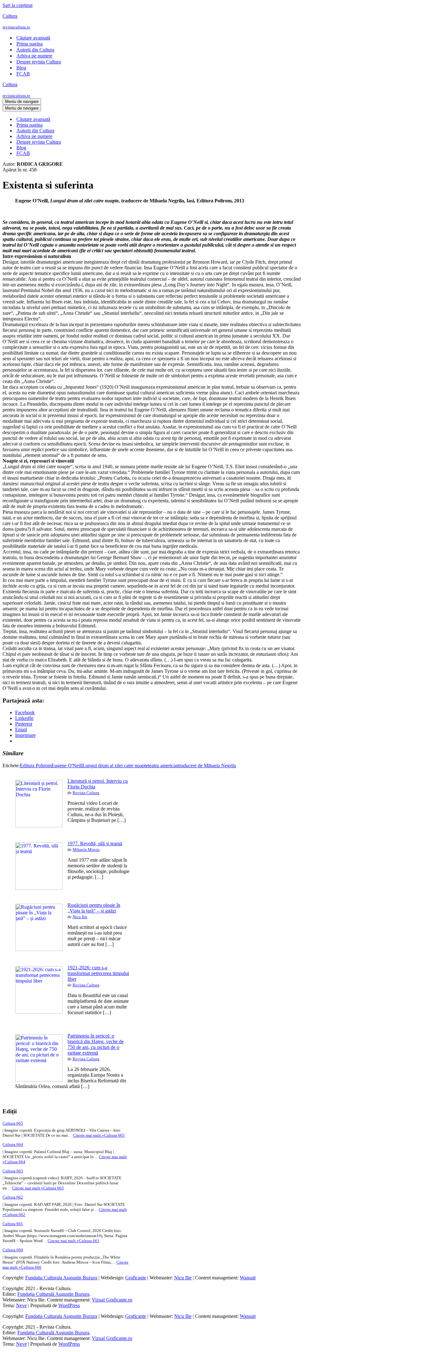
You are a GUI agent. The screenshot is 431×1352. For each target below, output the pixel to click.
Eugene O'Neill (66, 765)
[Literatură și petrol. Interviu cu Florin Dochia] (38, 825)
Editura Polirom (35, 765)
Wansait (248, 1277)
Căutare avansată (33, 37)
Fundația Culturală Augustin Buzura (53, 1294)
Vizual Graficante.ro (112, 1299)
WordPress (69, 1305)
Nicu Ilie (80, 916)
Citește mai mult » (99, 1135)
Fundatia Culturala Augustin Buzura (61, 1277)
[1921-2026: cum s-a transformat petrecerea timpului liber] (38, 1011)
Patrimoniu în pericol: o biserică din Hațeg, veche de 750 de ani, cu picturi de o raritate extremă (96, 1044)
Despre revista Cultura (38, 61)
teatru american (163, 765)
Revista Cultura (86, 792)
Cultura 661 (13, 1223)
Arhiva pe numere (34, 55)
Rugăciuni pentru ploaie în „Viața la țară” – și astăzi (94, 907)
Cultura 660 (13, 1249)
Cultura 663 (13, 1171)
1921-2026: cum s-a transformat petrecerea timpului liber (98, 973)
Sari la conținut (17, 5)
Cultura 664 (13, 1144)
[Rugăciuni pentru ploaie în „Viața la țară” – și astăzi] (38, 949)
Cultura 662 (13, 1197)
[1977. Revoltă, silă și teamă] (38, 888)
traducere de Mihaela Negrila (207, 765)
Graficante (135, 1277)
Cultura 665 (13, 1123)
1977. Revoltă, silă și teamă (95, 843)
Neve (21, 1305)
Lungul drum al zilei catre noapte (115, 765)
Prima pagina (29, 43)
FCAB (23, 73)
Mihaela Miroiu (86, 849)
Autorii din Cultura (35, 49)
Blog (21, 67)
